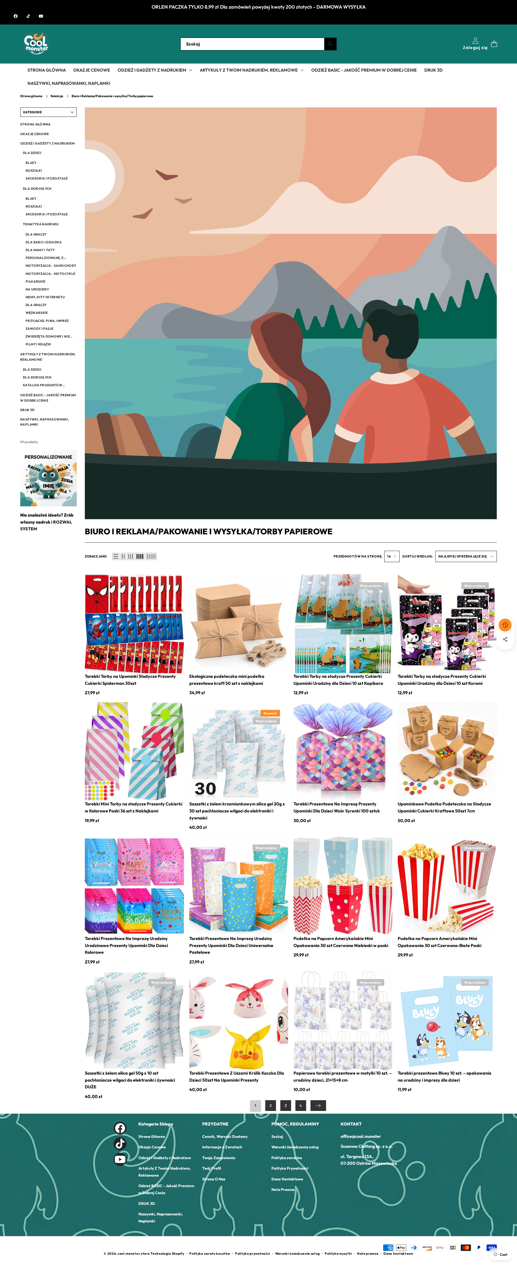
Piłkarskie (36, 281)
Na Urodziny (37, 289)
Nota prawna (368, 1253)
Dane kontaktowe (398, 1253)
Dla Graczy (36, 234)
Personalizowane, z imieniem (44, 258)
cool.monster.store (134, 1253)
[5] (151, 556)
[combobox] (258, 44)
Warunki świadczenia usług (297, 1253)
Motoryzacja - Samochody (51, 266)
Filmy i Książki (38, 344)
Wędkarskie (37, 313)
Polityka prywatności (252, 1253)
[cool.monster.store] (36, 44)
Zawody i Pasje (39, 329)
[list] (115, 556)
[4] (139, 556)
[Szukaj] (330, 44)
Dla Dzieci (32, 369)
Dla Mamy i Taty (40, 250)
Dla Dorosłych (37, 377)
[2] (123, 556)
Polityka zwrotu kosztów (209, 1253)
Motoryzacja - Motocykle (50, 274)
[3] (130, 556)
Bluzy (31, 163)
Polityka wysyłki (338, 1253)
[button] (494, 44)
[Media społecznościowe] (505, 639)
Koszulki (34, 171)
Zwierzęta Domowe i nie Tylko (48, 336)
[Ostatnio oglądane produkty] (505, 625)
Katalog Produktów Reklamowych (42, 385)
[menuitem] (48, 124)
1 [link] (255, 1105)
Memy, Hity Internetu (45, 297)
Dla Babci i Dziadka (44, 242)
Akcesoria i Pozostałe (47, 178)
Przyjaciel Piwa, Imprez (47, 321)
